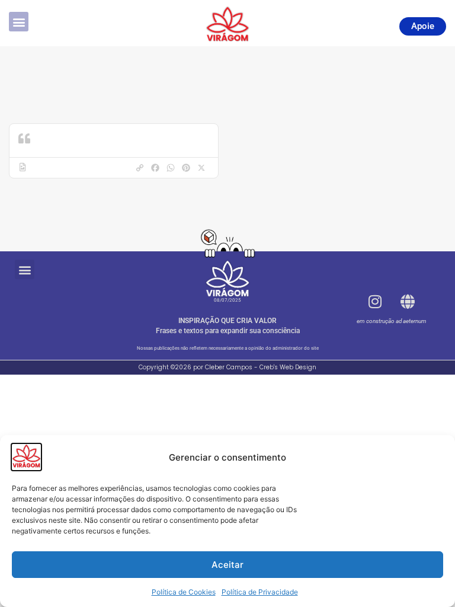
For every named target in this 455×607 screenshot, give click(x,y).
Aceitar (227, 564)
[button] (18, 21)
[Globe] (407, 302)
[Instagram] (375, 302)
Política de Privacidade (260, 591)
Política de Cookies (184, 591)
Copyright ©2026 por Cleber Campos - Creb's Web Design (227, 367)
